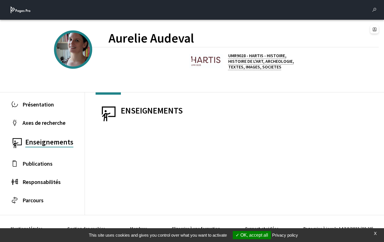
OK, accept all (253, 235)
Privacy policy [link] (285, 235)
